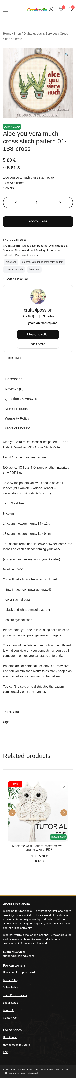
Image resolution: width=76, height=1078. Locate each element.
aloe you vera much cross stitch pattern (42, 262)
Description (13, 379)
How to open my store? (17, 1044)
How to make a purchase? (19, 972)
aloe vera (11, 262)
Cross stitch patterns (34, 245)
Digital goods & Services (40, 33)
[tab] (38, 379)
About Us (8, 1010)
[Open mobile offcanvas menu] (5, 9)
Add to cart (38, 221)
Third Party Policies (15, 995)
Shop (17, 33)
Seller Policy (10, 987)
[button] (67, 54)
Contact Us (10, 1017)
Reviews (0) (14, 389)
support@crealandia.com (18, 955)
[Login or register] (51, 11)
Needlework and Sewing (30, 250)
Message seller (38, 334)
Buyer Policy (10, 980)
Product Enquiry (17, 428)
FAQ (5, 1052)
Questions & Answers (21, 399)
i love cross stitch (14, 269)
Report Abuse (13, 357)
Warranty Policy (17, 418)
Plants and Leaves (26, 255)
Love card (34, 269)
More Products (16, 409)
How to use (10, 1037)
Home (7, 33)
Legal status (10, 1002)
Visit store (38, 344)
